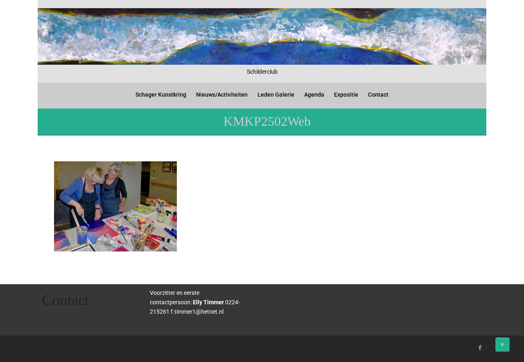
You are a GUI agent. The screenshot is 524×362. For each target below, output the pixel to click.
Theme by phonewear (73, 347)
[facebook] (480, 348)
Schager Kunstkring (161, 94)
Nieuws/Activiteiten (222, 94)
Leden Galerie (275, 94)
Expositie (346, 94)
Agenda (314, 94)
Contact (378, 94)
